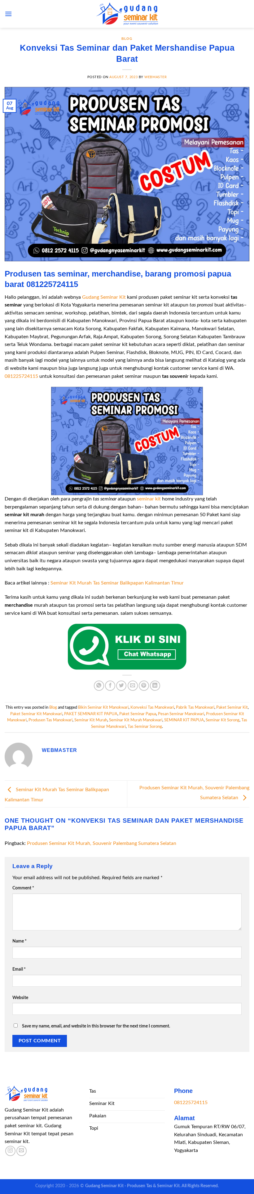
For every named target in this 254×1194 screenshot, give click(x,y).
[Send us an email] (21, 1151)
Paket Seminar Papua (137, 714)
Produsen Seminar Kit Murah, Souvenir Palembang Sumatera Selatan (101, 843)
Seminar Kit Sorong (222, 720)
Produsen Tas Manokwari (50, 720)
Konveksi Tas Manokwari (152, 707)
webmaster (155, 77)
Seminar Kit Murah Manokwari (135, 720)
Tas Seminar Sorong (145, 726)
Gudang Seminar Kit (104, 297)
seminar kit (149, 498)
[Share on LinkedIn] (155, 686)
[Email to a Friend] (133, 686)
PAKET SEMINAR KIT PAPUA (90, 714)
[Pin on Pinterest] (144, 686)
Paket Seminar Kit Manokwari (36, 714)
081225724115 (21, 376)
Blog (126, 38)
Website (20, 997)
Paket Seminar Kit (232, 707)
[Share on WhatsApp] (99, 686)
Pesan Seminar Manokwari (181, 714)
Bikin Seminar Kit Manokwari (103, 707)
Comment (23, 888)
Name (19, 941)
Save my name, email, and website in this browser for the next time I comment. (96, 1026)
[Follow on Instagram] (10, 1151)
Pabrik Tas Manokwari (195, 707)
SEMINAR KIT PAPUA (184, 720)
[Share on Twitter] (121, 686)
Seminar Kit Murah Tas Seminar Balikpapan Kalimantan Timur (117, 582)
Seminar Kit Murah (90, 720)
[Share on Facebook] (110, 686)
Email (19, 969)
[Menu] (8, 13)
